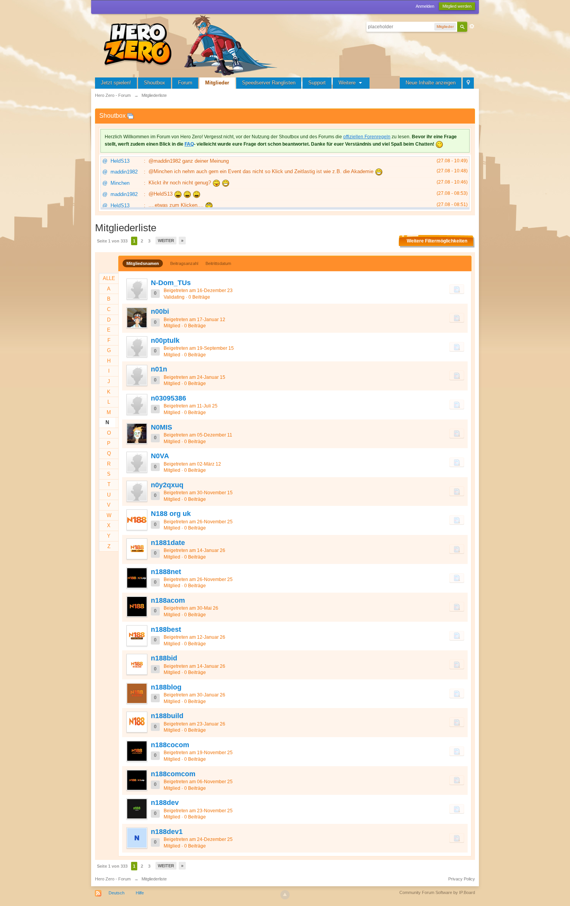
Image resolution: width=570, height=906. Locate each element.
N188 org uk (171, 513)
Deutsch (116, 893)
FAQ (189, 144)
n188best (166, 629)
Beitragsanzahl (184, 263)
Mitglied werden (457, 6)
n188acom (168, 600)
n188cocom (170, 745)
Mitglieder (217, 83)
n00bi (160, 311)
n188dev (165, 802)
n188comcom (173, 774)
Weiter (166, 240)
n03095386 (168, 398)
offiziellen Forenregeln (366, 136)
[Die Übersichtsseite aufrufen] (192, 44)
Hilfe (140, 893)
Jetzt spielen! (116, 83)
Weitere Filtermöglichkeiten (437, 241)
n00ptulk (165, 340)
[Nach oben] (285, 894)
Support (317, 83)
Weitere (348, 83)
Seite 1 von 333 (112, 241)
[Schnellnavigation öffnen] (468, 83)
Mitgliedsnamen (142, 263)
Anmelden (425, 6)
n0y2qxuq (167, 485)
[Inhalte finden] (456, 289)
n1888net (166, 572)
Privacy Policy (461, 879)
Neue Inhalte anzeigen (431, 83)
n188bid (164, 658)
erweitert (472, 26)
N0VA (160, 456)
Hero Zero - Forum (113, 879)
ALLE (109, 278)
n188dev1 (167, 832)
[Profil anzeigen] (136, 289)
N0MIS (161, 427)
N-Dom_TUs (171, 283)
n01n (159, 369)
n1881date (168, 543)
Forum (185, 83)
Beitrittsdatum (218, 263)
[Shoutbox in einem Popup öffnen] (130, 115)
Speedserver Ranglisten (268, 83)
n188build (167, 716)
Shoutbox (154, 83)
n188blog (166, 687)
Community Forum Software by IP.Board (437, 892)
